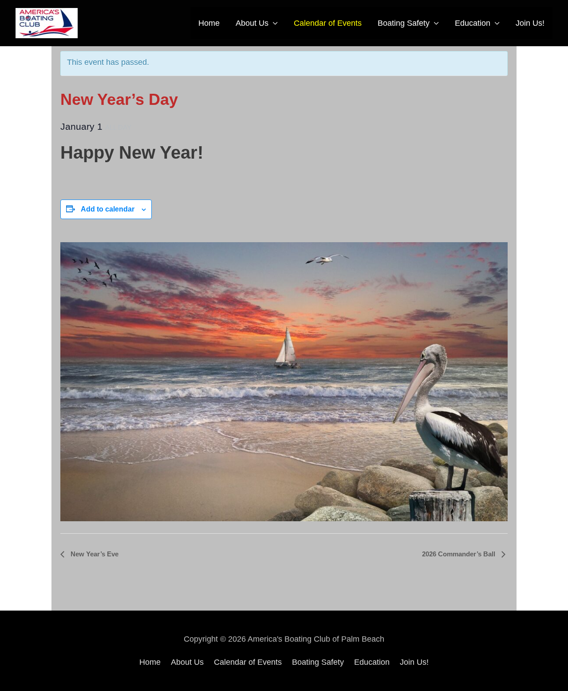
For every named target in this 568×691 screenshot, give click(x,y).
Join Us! (530, 23)
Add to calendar (107, 209)
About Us (252, 23)
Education (472, 23)
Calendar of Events (328, 23)
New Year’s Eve (93, 554)
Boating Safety (404, 23)
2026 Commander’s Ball (459, 554)
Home (209, 23)
